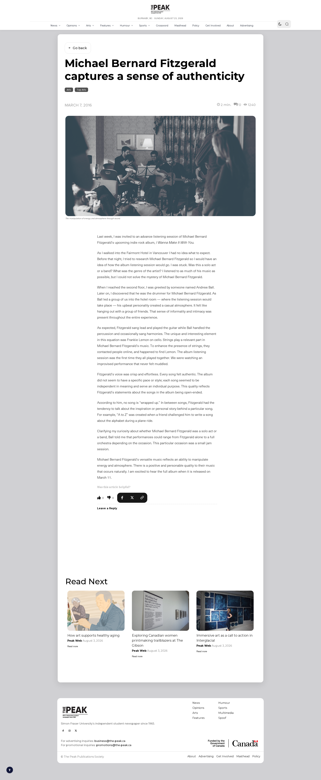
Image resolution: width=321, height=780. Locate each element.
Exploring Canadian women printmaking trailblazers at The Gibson (157, 640)
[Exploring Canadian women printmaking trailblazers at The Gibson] (160, 611)
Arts (69, 89)
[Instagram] (69, 730)
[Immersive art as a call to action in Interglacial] (225, 611)
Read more (72, 646)
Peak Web (74, 640)
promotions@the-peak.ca (113, 745)
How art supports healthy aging (93, 635)
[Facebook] (122, 498)
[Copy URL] (142, 498)
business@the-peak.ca (109, 741)
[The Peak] (160, 9)
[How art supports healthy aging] (96, 611)
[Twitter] (132, 498)
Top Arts (81, 89)
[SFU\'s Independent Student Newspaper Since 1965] (109, 712)
